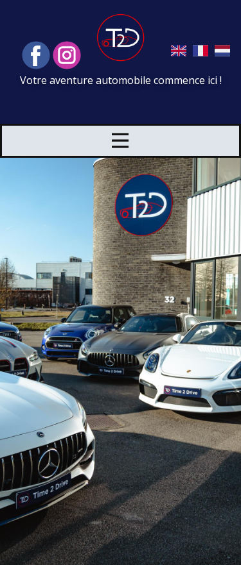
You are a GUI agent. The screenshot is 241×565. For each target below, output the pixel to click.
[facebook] (36, 55)
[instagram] (67, 55)
